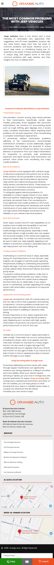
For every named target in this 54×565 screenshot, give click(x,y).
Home (4, 27)
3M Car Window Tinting (13, 462)
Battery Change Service (13, 452)
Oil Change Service (11, 447)
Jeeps (6, 299)
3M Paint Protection (11, 467)
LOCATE (45, 561)
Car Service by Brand (12, 472)
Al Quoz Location (13, 480)
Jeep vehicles (9, 171)
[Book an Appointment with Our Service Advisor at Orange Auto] (27, 561)
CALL (12, 561)
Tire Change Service (12, 442)
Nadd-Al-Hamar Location (17, 512)
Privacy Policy (9, 555)
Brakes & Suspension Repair (15, 457)
